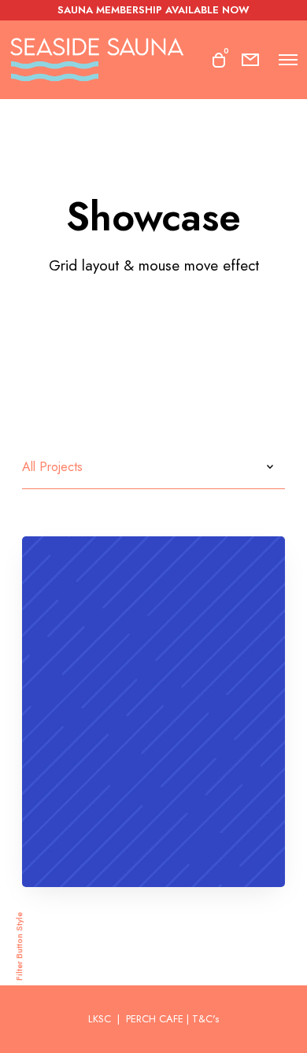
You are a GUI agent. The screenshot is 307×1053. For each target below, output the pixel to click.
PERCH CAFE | (157, 1018)
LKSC (101, 1018)
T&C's (205, 1018)
